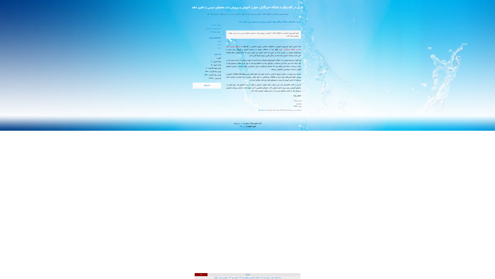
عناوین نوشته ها (215, 32)
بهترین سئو (223, 277)
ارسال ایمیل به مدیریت (213, 28)
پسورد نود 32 (265, 277)
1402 (219, 45)
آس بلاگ (243, 126)
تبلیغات (247, 274)
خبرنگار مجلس (234, 46)
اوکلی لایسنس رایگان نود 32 (249, 277)
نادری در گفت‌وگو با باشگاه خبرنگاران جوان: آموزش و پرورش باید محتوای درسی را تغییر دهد (247, 7)
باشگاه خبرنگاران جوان (286, 49)
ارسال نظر (261, 110)
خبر (241, 123)
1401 (219, 48)
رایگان (216, 277)
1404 (219, 41)
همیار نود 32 (233, 277)
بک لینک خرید (276, 277)
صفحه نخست (216, 25)
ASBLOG (207, 85)
